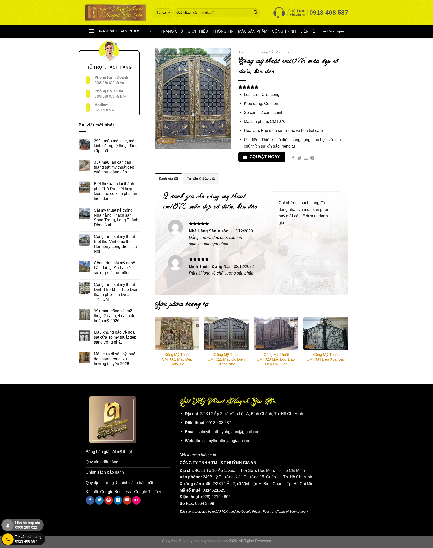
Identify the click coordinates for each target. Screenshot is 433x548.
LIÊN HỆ (307, 31)
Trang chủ (246, 52)
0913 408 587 (104, 110)
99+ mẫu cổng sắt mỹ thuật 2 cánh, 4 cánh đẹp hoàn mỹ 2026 (116, 316)
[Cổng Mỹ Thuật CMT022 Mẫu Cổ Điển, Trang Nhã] (226, 333)
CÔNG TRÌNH (284, 31)
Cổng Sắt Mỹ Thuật (275, 52)
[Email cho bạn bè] (306, 158)
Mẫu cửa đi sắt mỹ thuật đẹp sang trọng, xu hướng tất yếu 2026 (115, 359)
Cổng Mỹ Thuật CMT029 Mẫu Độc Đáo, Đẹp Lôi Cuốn (276, 359)
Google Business (115, 491)
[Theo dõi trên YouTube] (127, 500)
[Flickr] (136, 500)
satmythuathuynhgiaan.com (226, 440)
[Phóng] (161, 143)
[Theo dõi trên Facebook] (90, 500)
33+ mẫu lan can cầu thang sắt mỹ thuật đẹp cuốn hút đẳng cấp (114, 167)
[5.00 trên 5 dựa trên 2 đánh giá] (293, 87)
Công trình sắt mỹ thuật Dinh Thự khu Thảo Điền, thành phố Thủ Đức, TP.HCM (116, 291)
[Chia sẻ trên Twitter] (299, 158)
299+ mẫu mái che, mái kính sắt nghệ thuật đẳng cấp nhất (116, 146)
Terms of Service (288, 511)
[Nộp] (255, 12)
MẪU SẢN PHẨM (252, 31)
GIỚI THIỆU (198, 31)
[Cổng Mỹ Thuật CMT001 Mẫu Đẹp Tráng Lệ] (177, 333)
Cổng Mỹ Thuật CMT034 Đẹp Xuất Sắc (326, 357)
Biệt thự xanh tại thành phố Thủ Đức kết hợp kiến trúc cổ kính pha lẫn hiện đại (115, 191)
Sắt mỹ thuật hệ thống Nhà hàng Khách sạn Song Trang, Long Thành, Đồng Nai (116, 217)
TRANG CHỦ (172, 31)
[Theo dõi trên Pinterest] (108, 500)
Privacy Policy (261, 511)
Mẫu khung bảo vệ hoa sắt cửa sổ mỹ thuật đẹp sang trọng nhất (115, 337)
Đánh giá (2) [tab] (168, 178)
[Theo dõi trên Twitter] (99, 500)
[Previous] (155, 344)
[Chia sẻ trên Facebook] (293, 158)
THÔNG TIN (223, 31)
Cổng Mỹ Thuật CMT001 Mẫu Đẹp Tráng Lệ (177, 359)
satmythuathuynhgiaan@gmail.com (229, 431)
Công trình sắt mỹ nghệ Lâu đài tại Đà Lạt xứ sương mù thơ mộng (114, 268)
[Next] (348, 344)
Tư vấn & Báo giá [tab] (201, 178)
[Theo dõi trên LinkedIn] (118, 500)
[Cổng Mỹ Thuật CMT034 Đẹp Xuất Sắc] (325, 333)
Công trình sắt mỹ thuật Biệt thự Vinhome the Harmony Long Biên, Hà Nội (115, 243)
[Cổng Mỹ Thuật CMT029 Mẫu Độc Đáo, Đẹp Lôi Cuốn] (276, 333)
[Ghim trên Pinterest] (312, 158)
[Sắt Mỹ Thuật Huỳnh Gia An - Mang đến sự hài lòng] (115, 12)
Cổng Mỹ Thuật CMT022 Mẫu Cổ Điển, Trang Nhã (227, 359)
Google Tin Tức (148, 491)
